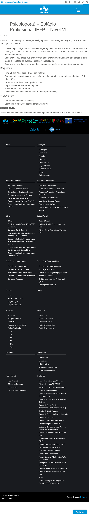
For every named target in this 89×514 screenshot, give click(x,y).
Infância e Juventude (13, 181)
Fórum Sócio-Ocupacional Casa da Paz (52, 231)
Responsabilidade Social (17, 325)
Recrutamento (11, 376)
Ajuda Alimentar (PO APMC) (49, 384)
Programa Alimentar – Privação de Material (52, 193)
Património (41, 310)
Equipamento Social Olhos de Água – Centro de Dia (22, 254)
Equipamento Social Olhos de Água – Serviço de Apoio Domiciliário (22, 248)
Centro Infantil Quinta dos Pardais (20, 192)
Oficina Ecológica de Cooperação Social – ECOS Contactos (51, 482)
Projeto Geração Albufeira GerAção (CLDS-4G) (52, 458)
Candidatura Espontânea (17, 390)
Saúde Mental (42, 216)
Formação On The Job (47, 285)
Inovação (9, 310)
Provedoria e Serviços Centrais (51, 381)
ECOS (41, 210)
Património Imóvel (46, 319)
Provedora (43, 153)
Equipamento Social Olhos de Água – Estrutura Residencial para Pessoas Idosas (22, 241)
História (42, 159)
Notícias (40, 290)
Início (8, 145)
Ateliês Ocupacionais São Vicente (20, 273)
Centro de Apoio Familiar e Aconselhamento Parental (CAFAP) (21, 199)
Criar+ (10, 295)
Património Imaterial (46, 328)
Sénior (8, 216)
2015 (11, 338)
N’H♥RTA (11, 322)
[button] (87, 2)
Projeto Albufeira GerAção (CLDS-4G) (53, 207)
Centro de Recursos (15, 279)
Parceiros (9, 353)
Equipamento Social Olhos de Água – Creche (22, 205)
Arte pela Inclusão (14, 319)
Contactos (41, 376)
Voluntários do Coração (48, 367)
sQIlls (41, 477)
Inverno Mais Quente (47, 370)
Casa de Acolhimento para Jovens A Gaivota (52, 400)
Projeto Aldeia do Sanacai (48, 204)
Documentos (44, 162)
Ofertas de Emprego (15, 384)
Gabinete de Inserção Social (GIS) (52, 189)
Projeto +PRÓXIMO (15, 298)
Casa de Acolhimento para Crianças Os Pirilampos (52, 395)
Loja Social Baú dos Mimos (49, 201)
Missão (42, 156)
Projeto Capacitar (14, 305)
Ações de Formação (46, 276)
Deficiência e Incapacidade (16, 261)
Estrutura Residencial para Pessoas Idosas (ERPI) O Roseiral (21, 234)
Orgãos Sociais (45, 169)
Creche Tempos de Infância (18, 189)
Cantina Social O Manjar (48, 198)
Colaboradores (44, 175)
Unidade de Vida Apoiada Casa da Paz (52, 225)
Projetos (9, 290)
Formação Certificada (47, 269)
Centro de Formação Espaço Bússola (53, 273)
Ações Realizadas (15, 328)
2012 (11, 347)
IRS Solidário (44, 364)
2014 (11, 341)
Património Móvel (45, 322)
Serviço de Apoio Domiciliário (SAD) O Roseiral (21, 225)
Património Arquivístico (47, 325)
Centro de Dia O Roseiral (17, 230)
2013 (11, 344)
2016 (11, 334)
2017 (11, 331)
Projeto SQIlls (13, 302)
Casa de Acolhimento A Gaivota (20, 195)
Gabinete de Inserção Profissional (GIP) (52, 280)
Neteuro (83, 497)
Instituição (41, 145)
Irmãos (41, 172)
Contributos (41, 353)
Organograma (44, 166)
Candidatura (12, 387)
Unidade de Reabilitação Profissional (21, 276)
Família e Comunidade (45, 181)
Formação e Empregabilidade (48, 261)
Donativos (43, 361)
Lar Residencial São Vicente (18, 269)
